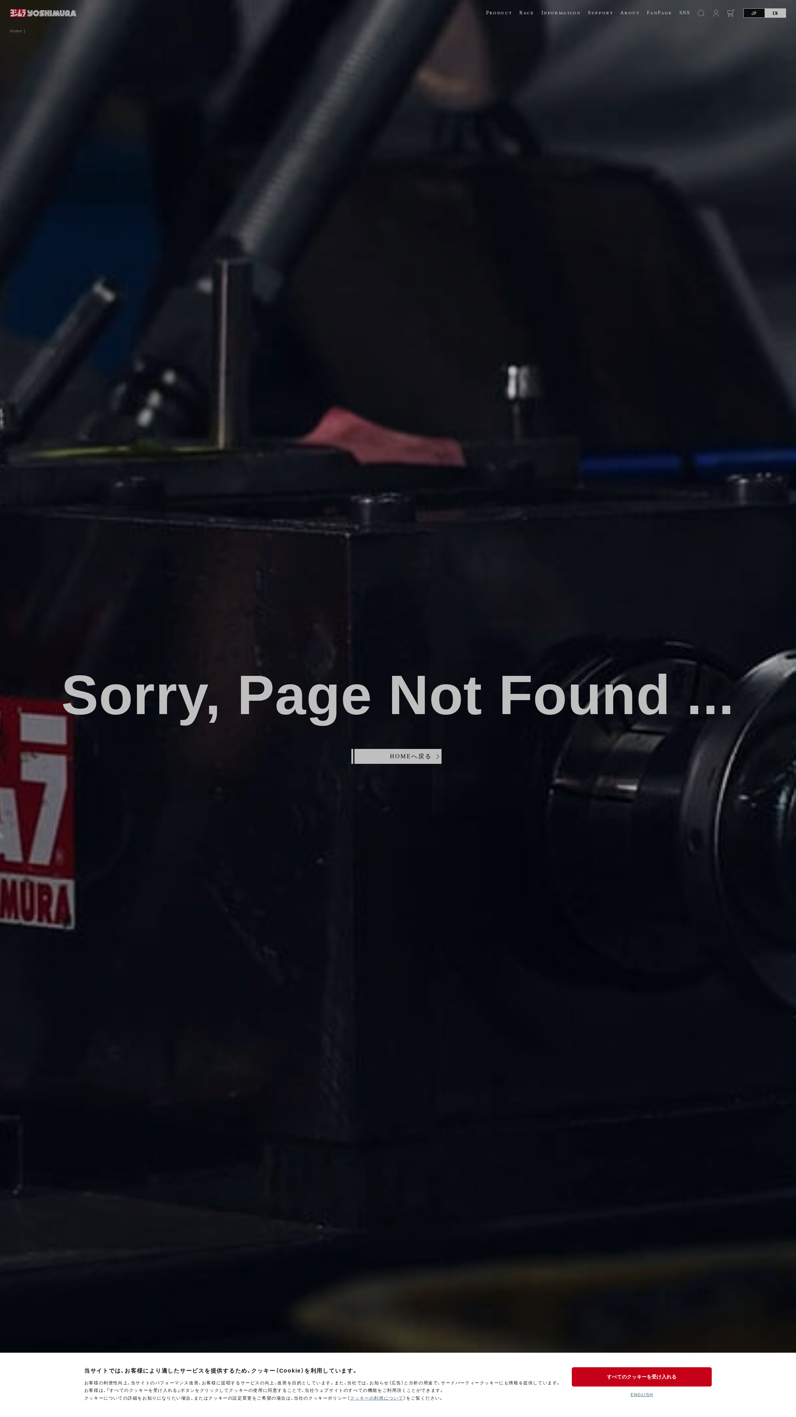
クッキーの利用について (377, 1398)
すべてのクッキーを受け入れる (642, 1376)
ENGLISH (642, 1394)
